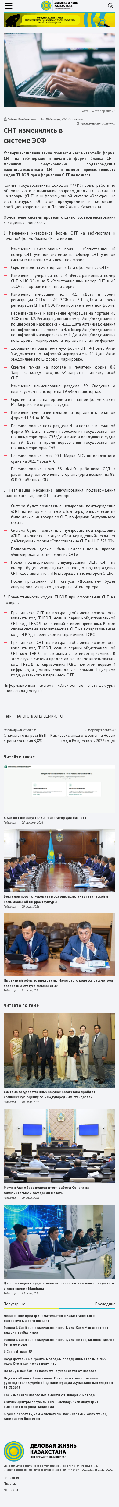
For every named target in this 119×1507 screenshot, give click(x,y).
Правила (10, 1483)
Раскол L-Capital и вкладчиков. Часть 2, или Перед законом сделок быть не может (59, 1342)
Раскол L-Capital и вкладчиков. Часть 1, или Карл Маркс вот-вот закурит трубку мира (56, 1330)
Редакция (11, 1478)
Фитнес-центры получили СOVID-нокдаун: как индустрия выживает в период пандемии (51, 1404)
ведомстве (104, 201)
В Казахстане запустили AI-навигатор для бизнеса (45, 818)
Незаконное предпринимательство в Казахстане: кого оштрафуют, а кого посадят (49, 1318)
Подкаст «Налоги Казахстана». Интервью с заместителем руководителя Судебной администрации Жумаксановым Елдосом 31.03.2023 (58, 1383)
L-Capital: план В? (18, 1352)
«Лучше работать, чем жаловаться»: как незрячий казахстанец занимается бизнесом (55, 1416)
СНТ (63, 716)
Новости (78, 119)
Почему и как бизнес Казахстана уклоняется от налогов (50, 1371)
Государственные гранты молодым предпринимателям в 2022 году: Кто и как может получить (55, 1361)
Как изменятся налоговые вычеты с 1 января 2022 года (49, 1395)
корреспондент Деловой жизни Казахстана (62, 207)
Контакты (11, 1490)
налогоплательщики (36, 716)
